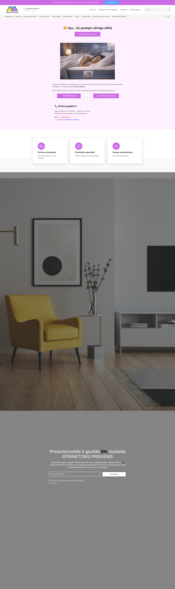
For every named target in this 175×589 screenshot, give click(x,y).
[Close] (117, 274)
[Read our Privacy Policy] (86, 302)
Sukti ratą (73, 310)
